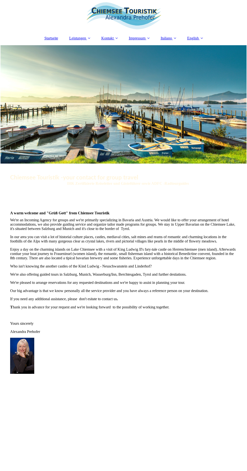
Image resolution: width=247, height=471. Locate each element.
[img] (123, 15)
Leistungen (77, 38)
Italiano (166, 38)
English (193, 38)
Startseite (51, 38)
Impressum (137, 38)
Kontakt (107, 38)
